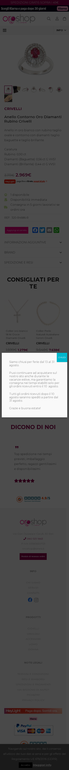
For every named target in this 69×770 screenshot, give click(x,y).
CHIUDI (62, 357)
